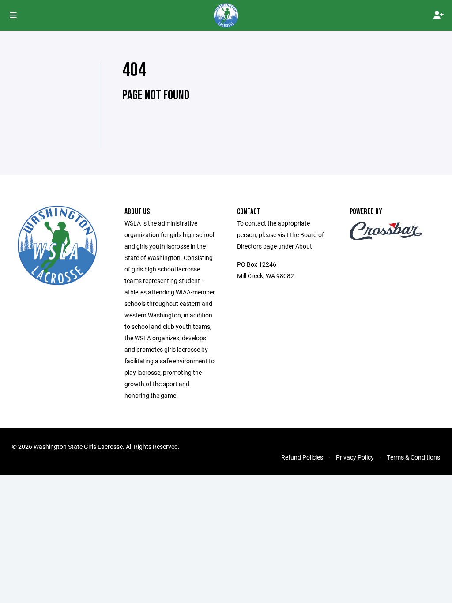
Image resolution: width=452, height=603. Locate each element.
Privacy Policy (355, 457)
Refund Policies (302, 457)
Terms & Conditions (413, 457)
